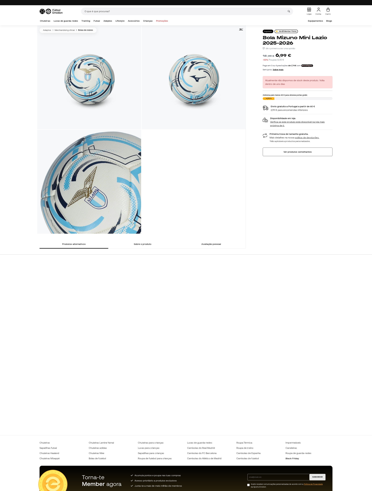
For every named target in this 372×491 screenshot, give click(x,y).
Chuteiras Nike (96, 453)
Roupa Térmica (244, 442)
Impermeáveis (293, 442)
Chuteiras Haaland (49, 453)
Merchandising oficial (65, 30)
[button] (297, 122)
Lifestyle (120, 21)
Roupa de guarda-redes (298, 453)
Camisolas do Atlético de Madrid (204, 458)
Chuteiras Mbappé (50, 458)
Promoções (162, 21)
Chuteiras (45, 21)
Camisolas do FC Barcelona (202, 453)
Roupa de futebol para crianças (154, 458)
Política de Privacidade (313, 484)
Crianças (148, 21)
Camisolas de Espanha (248, 453)
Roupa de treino (244, 448)
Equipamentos (315, 21)
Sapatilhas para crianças (151, 453)
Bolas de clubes (85, 30)
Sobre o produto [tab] (142, 244)
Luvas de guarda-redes (66, 21)
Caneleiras (291, 448)
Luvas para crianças (148, 448)
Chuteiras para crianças (150, 442)
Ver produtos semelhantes (298, 151)
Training (86, 21)
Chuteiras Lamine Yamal (101, 442)
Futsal (97, 21)
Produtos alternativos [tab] (74, 244)
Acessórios (134, 21)
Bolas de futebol (97, 458)
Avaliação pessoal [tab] (211, 244)
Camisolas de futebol (247, 458)
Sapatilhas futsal (48, 448)
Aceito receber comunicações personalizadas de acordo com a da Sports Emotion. (287, 485)
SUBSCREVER (317, 477)
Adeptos (107, 21)
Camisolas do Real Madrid (201, 448)
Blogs (329, 21)
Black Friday (292, 458)
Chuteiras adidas (98, 448)
